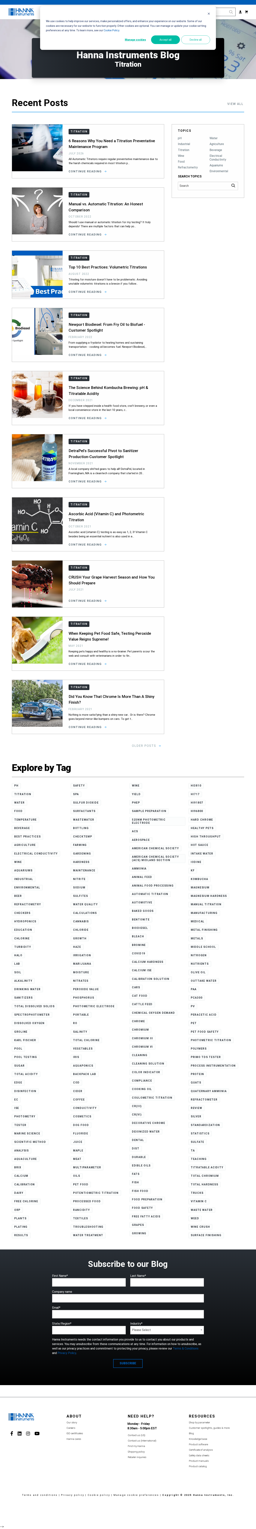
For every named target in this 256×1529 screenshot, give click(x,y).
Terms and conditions (40, 1495)
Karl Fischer (25, 1040)
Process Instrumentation (213, 1065)
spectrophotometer (32, 1014)
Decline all (196, 39)
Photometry (24, 1116)
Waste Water (202, 1209)
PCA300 (197, 997)
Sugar (19, 1065)
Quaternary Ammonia (209, 1091)
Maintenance (84, 870)
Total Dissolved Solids (34, 1006)
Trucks (197, 1192)
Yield (136, 794)
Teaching (199, 1158)
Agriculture (217, 144)
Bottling (81, 828)
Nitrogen (199, 955)
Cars (136, 987)
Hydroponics (25, 921)
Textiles (80, 1218)
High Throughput (206, 836)
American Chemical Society (155, 848)
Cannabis (81, 921)
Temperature (25, 819)
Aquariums (216, 165)
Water (214, 138)
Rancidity (81, 1209)
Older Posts (144, 746)
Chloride (81, 929)
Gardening (82, 853)
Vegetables (83, 1048)
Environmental (219, 171)
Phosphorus (83, 997)
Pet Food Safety (205, 1031)
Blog (191, 1433)
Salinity (80, 1031)
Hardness (81, 862)
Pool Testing (25, 1057)
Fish (135, 1182)
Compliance (142, 1080)
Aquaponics (83, 1065)
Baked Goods (143, 910)
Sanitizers (23, 997)
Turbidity (22, 946)
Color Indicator (146, 1072)
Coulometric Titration (152, 1097)
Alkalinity (23, 980)
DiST (135, 1148)
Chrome (138, 1021)
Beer (18, 895)
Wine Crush (200, 1226)
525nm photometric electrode (149, 821)
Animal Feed (142, 877)
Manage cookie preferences (136, 1495)
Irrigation (82, 955)
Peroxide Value (86, 989)
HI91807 (197, 802)
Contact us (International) (142, 1440)
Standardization (205, 1125)
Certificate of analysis (201, 1449)
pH (180, 138)
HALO (18, 955)
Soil (17, 972)
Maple (78, 1150)
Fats (136, 1173)
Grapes (138, 1224)
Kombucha (199, 879)
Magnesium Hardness (209, 895)
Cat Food (139, 995)
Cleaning (139, 1055)
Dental (138, 1140)
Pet (194, 1023)
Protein (197, 1074)
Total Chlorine (86, 1040)
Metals (197, 938)
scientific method (30, 1141)
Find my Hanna (136, 1446)
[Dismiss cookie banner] (208, 14)
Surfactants (84, 811)
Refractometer (204, 1099)
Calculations (85, 912)
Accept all (165, 39)
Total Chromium (205, 1175)
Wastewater (83, 819)
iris (76, 1057)
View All (235, 104)
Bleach (138, 936)
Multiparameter (87, 1167)
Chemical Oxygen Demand (153, 1012)
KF (193, 870)
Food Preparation (147, 1199)
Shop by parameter (199, 1422)
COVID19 (138, 953)
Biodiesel (140, 927)
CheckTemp (82, 836)
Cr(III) (137, 1106)
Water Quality (85, 904)
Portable (81, 1014)
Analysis (21, 1150)
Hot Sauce (199, 844)
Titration (183, 150)
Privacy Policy (67, 1353)
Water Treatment (88, 1235)
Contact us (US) (136, 1435)
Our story (72, 1422)
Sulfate (197, 1141)
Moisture (81, 972)
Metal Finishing (204, 929)
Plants (20, 1218)
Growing (139, 1233)
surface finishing (206, 1235)
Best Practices (27, 836)
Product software (198, 1444)
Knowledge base (198, 1439)
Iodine (196, 862)
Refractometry (188, 167)
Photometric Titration (211, 1040)
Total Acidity (26, 1074)
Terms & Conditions (185, 1348)
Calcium (21, 1175)
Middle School (203, 946)
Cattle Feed (142, 1004)
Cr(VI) (137, 1114)
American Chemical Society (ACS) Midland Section (155, 858)
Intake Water (202, 853)
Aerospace (141, 839)
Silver (196, 1116)
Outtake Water (204, 980)
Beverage (216, 150)
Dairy (18, 1192)
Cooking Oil (142, 1089)
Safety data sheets (199, 1455)
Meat (77, 1158)
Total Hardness (204, 1184)
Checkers (22, 912)
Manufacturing (204, 912)
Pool (18, 1048)
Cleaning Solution (148, 1063)
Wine (181, 156)
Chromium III (142, 1038)
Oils (76, 1175)
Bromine (139, 945)
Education (23, 929)
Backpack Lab (84, 1074)
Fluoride (80, 1133)
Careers (71, 1428)
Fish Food (140, 1191)
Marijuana (82, 963)
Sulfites (80, 895)
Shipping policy (136, 1451)
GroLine (21, 1031)
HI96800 (197, 811)
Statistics (200, 1133)
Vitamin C (199, 1201)
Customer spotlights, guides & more (209, 1428)
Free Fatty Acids (146, 1216)
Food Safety (142, 1207)
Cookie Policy (111, 30)
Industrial (184, 144)
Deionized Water (146, 1131)
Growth (80, 938)
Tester (20, 1125)
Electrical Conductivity (218, 157)
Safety (79, 785)
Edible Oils (141, 1165)
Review (196, 1108)
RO (75, 1023)
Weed (195, 1218)
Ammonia (139, 868)
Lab (17, 963)
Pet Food (80, 1184)
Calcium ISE (142, 970)
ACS (135, 831)
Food (181, 161)
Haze (77, 946)
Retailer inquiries (137, 1457)
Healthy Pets (202, 828)
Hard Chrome (202, 819)
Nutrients (200, 963)
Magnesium (200, 887)
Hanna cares (74, 1439)
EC (16, 1099)
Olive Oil (198, 972)
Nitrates (80, 980)
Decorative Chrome (148, 1123)
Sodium (79, 887)
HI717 (195, 794)
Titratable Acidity (207, 1167)
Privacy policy (72, 1495)
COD (76, 1082)
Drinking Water (27, 989)
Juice (77, 1141)
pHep (136, 802)
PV (193, 1006)
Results (21, 1235)
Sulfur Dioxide (86, 802)
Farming (80, 844)
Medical (197, 921)
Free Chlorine (26, 1201)
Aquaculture (25, 1158)
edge (18, 1082)
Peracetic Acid (204, 1014)
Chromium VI (142, 1046)
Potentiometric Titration (96, 1192)
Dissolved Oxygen (29, 1023)
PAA (194, 989)
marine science (27, 1133)
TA (193, 1150)
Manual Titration (206, 904)
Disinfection (25, 1091)
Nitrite (79, 879)
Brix (17, 1167)
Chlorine (22, 938)
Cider (77, 1091)
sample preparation (149, 811)
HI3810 (196, 785)
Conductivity (85, 1108)
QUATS (196, 1082)
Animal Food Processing (153, 885)
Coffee (79, 1099)
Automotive (142, 902)
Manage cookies (135, 39)
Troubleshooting (88, 1226)
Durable (139, 1157)
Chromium (140, 1029)
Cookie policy (99, 1495)
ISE (16, 1108)
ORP (17, 1209)
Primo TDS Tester (206, 1057)
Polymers (199, 1048)
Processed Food (87, 1201)
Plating (21, 1226)
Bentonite (141, 919)
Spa (76, 794)
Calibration (24, 1184)
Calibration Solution (150, 978)
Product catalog (198, 1466)
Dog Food (81, 1125)
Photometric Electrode (94, 1006)
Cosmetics (82, 1116)
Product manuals (199, 1460)
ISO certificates (75, 1433)
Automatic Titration (150, 894)
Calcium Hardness (147, 961)
